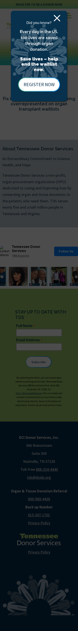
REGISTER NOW (39, 84)
